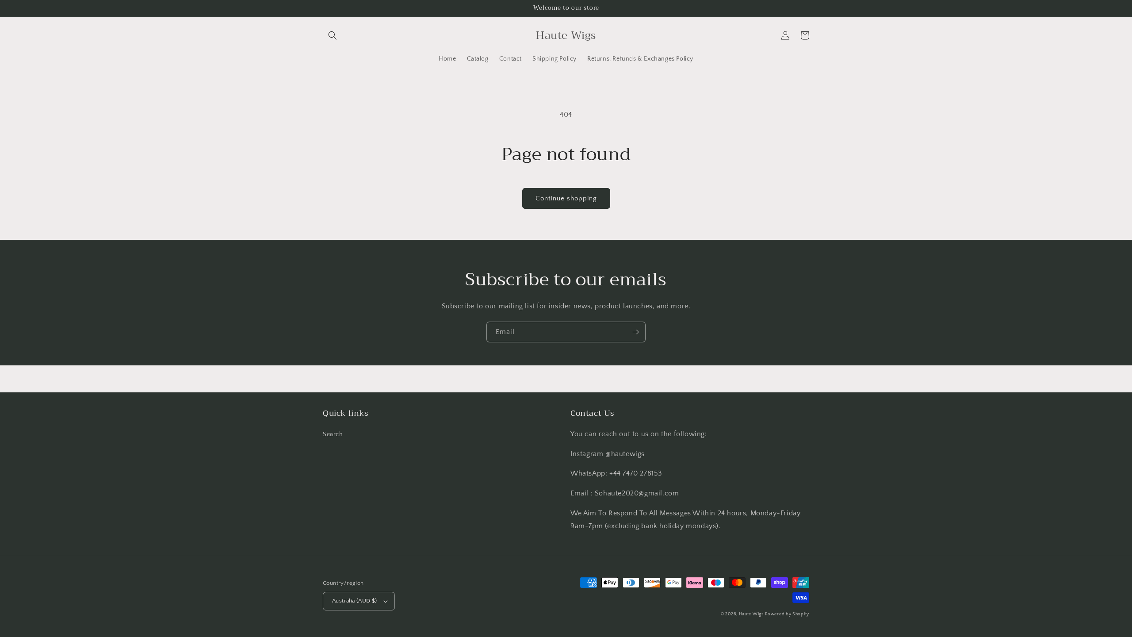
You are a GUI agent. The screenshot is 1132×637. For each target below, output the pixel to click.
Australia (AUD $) (354, 601)
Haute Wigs (751, 614)
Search (333, 434)
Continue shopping (566, 198)
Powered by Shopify (787, 614)
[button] (332, 35)
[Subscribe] (635, 332)
